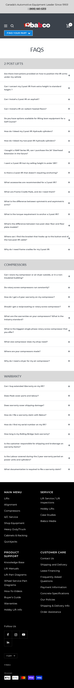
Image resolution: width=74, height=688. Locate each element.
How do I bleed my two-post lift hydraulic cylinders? (29, 141)
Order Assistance (50, 611)
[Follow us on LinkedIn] (8, 642)
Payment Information (53, 587)
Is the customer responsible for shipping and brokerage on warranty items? (33, 445)
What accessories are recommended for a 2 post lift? (30, 182)
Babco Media (48, 521)
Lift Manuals (11, 568)
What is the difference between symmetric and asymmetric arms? (34, 203)
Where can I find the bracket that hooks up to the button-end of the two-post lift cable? (36, 238)
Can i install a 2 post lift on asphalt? (21, 99)
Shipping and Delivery (53, 564)
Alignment (10, 504)
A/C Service (11, 516)
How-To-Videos (13, 591)
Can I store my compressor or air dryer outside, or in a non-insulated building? (33, 276)
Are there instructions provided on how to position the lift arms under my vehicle (35, 75)
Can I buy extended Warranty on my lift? (24, 386)
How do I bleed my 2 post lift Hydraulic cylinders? (28, 131)
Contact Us (47, 558)
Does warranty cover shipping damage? (24, 405)
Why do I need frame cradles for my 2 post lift (27, 249)
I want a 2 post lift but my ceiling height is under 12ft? (30, 163)
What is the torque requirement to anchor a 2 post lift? (31, 214)
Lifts (6, 498)
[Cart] (68, 26)
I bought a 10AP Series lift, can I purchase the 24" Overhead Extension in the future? (33, 152)
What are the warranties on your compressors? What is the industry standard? (34, 318)
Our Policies (47, 599)
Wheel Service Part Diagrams (15, 583)
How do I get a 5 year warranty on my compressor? (29, 297)
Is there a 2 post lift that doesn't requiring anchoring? (31, 173)
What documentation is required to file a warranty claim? (32, 469)
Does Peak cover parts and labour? (21, 396)
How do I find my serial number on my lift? (25, 424)
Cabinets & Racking (15, 535)
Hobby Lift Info (13, 609)
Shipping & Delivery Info (55, 605)
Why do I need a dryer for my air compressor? (27, 361)
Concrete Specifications (54, 593)
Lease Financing (50, 570)
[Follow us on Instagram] (16, 634)
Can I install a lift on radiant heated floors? (25, 109)
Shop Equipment (14, 523)
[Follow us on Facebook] (8, 634)
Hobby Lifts (47, 508)
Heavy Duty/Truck (15, 529)
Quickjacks (10, 541)
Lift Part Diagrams (15, 574)
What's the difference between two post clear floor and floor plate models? (34, 225)
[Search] (12, 25)
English (9, 656)
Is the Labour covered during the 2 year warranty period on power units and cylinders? (33, 458)
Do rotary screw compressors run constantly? (26, 287)
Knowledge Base (14, 562)
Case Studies (48, 514)
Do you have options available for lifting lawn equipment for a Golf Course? (34, 120)
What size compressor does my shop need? (26, 342)
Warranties (10, 603)
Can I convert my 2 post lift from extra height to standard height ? (32, 88)
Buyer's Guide (12, 597)
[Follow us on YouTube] (23, 634)
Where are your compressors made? (22, 351)
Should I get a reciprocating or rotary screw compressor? (32, 306)
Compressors (12, 510)
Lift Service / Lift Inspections (50, 500)
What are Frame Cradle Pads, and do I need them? (29, 192)
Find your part (17, 33)
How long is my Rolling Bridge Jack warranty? (27, 434)
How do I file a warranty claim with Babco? (25, 415)
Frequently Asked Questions (50, 579)
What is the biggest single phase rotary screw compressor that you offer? (35, 330)
